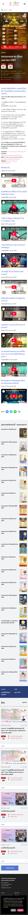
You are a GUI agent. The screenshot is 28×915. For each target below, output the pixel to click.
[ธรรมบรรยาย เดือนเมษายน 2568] (23, 650)
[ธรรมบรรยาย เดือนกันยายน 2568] (23, 574)
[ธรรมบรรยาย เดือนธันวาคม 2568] (23, 535)
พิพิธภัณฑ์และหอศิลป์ (6, 725)
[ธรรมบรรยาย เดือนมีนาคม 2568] (23, 663)
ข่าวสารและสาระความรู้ (6, 895)
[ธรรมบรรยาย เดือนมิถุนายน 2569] (23, 459)
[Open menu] (25, 4)
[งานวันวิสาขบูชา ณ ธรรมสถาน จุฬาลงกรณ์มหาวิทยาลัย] (23, 625)
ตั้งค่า (7, 907)
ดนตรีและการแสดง (5, 808)
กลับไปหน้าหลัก (10, 868)
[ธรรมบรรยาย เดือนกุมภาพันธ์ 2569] (23, 510)
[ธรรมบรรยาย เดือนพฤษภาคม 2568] (23, 638)
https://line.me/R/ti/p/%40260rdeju (10, 159)
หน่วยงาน (17, 895)
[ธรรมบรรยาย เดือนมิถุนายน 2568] (23, 612)
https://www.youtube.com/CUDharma (11, 155)
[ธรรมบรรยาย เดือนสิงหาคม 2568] (23, 587)
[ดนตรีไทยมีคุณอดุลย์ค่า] (14, 798)
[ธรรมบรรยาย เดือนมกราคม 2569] (23, 523)
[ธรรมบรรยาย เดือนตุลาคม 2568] (23, 561)
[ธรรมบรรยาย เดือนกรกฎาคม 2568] (23, 599)
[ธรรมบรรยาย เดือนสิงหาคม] (23, 433)
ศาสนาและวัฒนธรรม (8, 77)
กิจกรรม (3, 892)
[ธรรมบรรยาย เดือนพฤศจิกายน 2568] (23, 548)
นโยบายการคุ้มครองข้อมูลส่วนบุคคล (11, 904)
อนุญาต (20, 910)
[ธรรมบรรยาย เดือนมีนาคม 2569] (23, 497)
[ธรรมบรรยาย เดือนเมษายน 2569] (23, 484)
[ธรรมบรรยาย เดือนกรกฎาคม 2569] (23, 446)
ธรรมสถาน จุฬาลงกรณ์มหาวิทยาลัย (16, 151)
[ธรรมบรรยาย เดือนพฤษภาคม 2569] (23, 472)
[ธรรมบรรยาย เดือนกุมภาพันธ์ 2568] (23, 676)
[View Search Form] (3, 4)
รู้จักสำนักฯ (17, 892)
